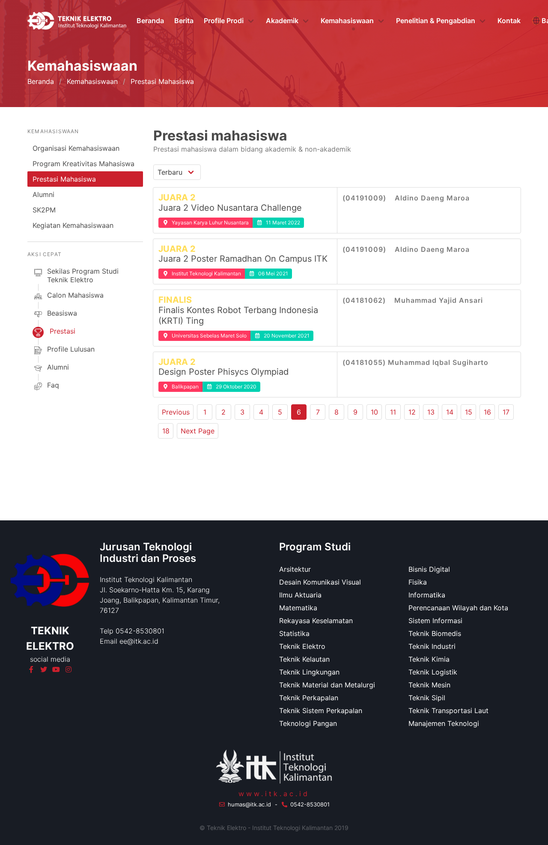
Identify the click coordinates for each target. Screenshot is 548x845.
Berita (184, 20)
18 (166, 431)
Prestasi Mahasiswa (64, 179)
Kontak (509, 20)
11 (393, 412)
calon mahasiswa (75, 295)
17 (506, 412)
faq (53, 385)
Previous (176, 412)
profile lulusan (71, 349)
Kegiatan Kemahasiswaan (73, 225)
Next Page (197, 431)
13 (431, 412)
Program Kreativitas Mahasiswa (83, 163)
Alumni (43, 194)
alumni (58, 367)
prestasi (62, 331)
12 (412, 412)
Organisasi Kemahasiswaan (76, 148)
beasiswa (62, 313)
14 (449, 412)
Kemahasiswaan (92, 81)
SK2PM (44, 210)
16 (487, 412)
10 (374, 412)
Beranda (150, 20)
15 (468, 412)
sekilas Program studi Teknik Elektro (83, 275)
